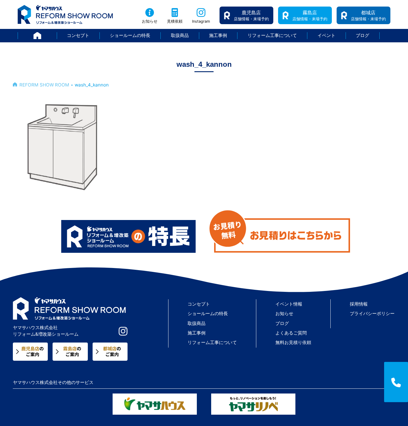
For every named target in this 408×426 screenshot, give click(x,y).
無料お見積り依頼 (293, 342)
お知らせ (149, 21)
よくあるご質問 (291, 333)
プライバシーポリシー (372, 313)
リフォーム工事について (272, 35)
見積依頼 (174, 21)
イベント (326, 35)
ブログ (362, 35)
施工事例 (218, 35)
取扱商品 (180, 35)
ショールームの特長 (130, 35)
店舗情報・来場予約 (251, 15)
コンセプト (78, 35)
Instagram (201, 21)
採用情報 (359, 304)
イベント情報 (288, 304)
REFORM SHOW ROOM (44, 85)
